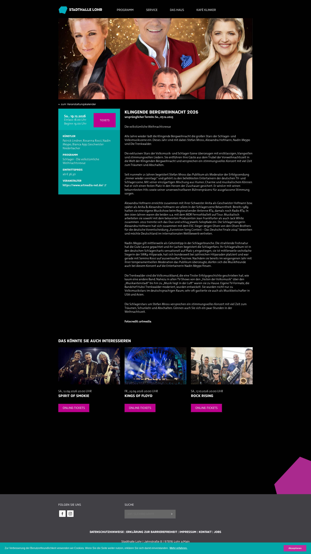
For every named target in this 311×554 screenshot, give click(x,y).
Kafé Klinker (206, 9)
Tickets (104, 120)
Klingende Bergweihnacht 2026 (161, 112)
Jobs (217, 531)
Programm (125, 9)
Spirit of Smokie (73, 395)
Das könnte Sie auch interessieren (94, 341)
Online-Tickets (74, 407)
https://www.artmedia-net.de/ (83, 185)
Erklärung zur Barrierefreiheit (151, 531)
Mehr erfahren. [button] (178, 548)
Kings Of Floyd (138, 395)
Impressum (187, 531)
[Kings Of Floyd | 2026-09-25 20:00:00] (155, 387)
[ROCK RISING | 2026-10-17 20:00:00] (222, 387)
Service (151, 9)
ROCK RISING (202, 395)
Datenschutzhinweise (107, 531)
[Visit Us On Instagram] (70, 516)
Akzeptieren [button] (295, 548)
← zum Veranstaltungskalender (77, 104)
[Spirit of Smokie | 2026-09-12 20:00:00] (89, 387)
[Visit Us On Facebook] (62, 516)
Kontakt (205, 531)
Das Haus (177, 9)
